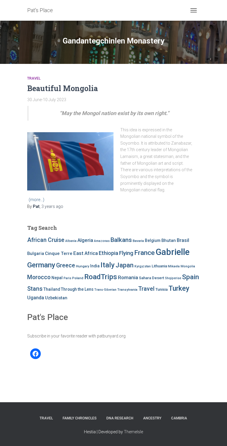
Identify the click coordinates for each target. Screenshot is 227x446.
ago (52, 206)
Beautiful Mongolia (62, 88)
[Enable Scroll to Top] (215, 434)
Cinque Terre (58, 253)
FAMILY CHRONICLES (80, 418)
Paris (67, 278)
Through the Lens (77, 289)
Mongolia (188, 266)
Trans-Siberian (105, 290)
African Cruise (45, 240)
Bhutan (168, 240)
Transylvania (127, 289)
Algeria (85, 240)
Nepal (57, 277)
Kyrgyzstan (142, 266)
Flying (126, 253)
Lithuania (159, 266)
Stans (35, 288)
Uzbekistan (56, 297)
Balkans (121, 239)
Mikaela (174, 266)
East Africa (85, 253)
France (144, 253)
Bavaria (138, 241)
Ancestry (152, 418)
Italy (107, 265)
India (95, 266)
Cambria (179, 418)
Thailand (51, 289)
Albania (71, 241)
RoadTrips (100, 276)
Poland (77, 278)
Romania (128, 277)
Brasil (183, 240)
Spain (190, 277)
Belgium (152, 240)
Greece (65, 265)
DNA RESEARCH (119, 418)
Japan (125, 265)
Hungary (82, 266)
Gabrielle (172, 252)
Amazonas (102, 241)
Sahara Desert (151, 278)
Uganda (35, 297)
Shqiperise (173, 278)
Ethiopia (108, 253)
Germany (41, 265)
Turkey (178, 288)
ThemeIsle (133, 431)
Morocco (39, 277)
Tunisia (161, 289)
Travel (33, 78)
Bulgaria (35, 253)
